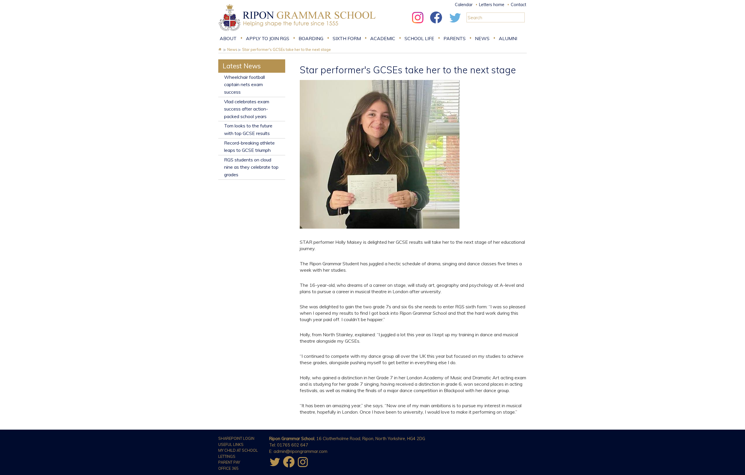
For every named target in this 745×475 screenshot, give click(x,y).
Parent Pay (229, 462)
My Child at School (238, 450)
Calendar (464, 4)
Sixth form (347, 38)
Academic (382, 38)
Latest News (242, 66)
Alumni (508, 38)
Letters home (491, 4)
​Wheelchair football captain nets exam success (244, 84)
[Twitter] (455, 24)
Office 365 (228, 468)
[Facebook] (436, 24)
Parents (455, 38)
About (228, 38)
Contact (518, 4)
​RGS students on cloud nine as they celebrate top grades (251, 167)
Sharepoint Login (236, 438)
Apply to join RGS (267, 38)
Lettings (226, 456)
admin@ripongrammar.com (300, 451)
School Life (419, 38)
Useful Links (231, 444)
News (482, 38)
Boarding (311, 38)
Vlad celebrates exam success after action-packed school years (246, 109)
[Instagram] (417, 24)
